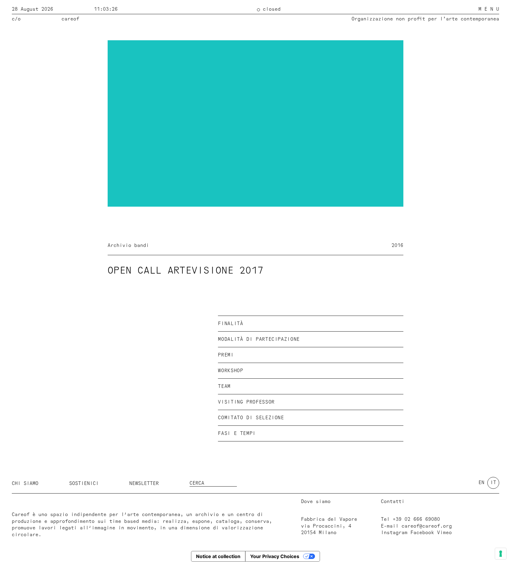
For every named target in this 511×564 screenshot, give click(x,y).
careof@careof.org (427, 526)
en (481, 482)
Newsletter (144, 483)
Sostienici (84, 483)
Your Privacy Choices (274, 556)
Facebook (422, 532)
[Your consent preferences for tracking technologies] (500, 553)
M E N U (488, 9)
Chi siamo (25, 483)
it (493, 482)
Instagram (394, 532)
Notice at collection (218, 556)
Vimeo (444, 532)
